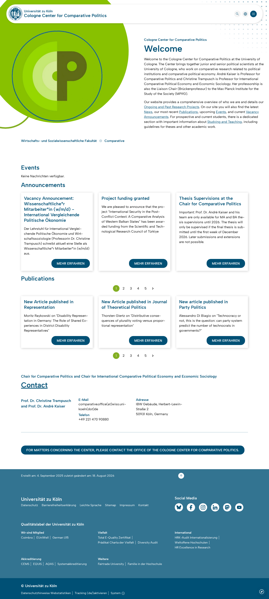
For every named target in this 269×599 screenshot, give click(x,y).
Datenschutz (29, 505)
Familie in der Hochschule (145, 564)
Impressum (127, 505)
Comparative (114, 141)
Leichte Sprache (90, 505)
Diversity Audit (148, 542)
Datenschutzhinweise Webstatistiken (46, 593)
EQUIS (37, 564)
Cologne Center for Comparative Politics (65, 15)
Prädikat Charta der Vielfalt (116, 542)
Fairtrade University (111, 564)
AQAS (50, 564)
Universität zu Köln (49, 11)
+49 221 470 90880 (94, 419)
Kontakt (143, 505)
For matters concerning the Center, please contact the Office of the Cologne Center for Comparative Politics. (132, 450)
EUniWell (42, 537)
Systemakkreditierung (72, 564)
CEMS (25, 564)
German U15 (61, 537)
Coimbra (27, 537)
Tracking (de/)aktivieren (91, 593)
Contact (34, 385)
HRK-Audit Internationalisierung (196, 537)
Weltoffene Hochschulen (191, 542)
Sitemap (110, 505)
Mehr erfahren (71, 264)
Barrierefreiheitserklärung (59, 505)
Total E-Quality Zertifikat (114, 537)
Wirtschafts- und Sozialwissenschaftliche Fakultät (59, 141)
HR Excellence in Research (192, 547)
